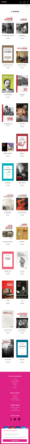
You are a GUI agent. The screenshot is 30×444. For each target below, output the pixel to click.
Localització (15, 398)
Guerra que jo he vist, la (8, 241)
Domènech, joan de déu (22, 66)
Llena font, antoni (22, 184)
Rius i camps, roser (7, 154)
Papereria (15, 383)
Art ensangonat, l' (22, 329)
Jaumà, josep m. (8, 272)
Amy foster (22, 359)
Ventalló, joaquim (8, 242)
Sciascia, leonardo (8, 360)
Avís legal (15, 409)
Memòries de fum (22, 182)
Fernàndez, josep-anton (22, 36)
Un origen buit (22, 35)
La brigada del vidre (8, 123)
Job (22, 300)
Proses (8, 300)
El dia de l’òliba (8, 359)
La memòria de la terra (8, 64)
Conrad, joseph (22, 360)
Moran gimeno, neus (8, 213)
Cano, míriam (7, 184)
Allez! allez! (22, 94)
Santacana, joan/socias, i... (22, 331)
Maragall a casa (7, 271)
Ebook (15, 384)
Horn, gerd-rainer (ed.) (22, 213)
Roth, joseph (22, 272)
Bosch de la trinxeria (22, 64)
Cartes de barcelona (22, 212)
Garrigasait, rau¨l (22, 154)
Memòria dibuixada (8, 153)
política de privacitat (21, 437)
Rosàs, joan (22, 125)
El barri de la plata (8, 329)
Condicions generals (15, 399)
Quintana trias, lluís (22, 242)
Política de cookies (15, 410)
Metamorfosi (8, 182)
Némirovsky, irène (7, 95)
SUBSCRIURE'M (14, 440)
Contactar (15, 396)
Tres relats (22, 271)
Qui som (15, 395)
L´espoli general (8, 212)
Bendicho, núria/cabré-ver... (8, 66)
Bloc (15, 386)
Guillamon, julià (8, 331)
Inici (15, 378)
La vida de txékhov (8, 94)
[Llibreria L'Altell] (4, 2)
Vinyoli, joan (8, 301)
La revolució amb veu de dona (8, 35)
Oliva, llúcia (8, 36)
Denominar (22, 241)
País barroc (22, 153)
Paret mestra (22, 123)
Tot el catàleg (15, 380)
